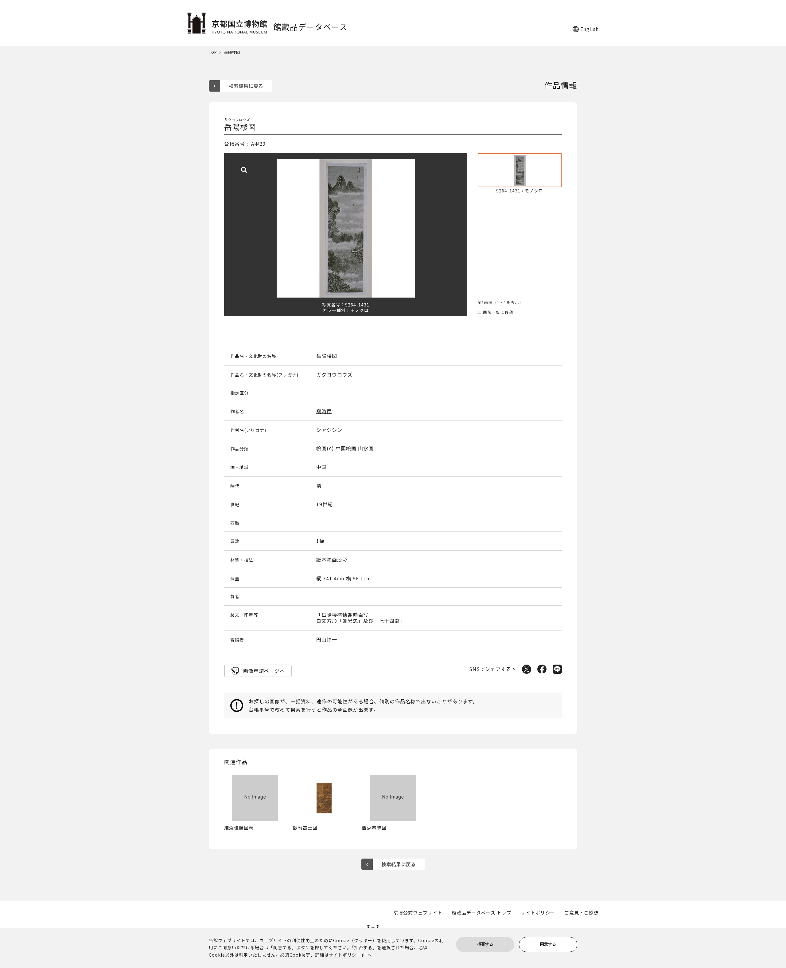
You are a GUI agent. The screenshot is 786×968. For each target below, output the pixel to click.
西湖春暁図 (374, 827)
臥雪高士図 (305, 827)
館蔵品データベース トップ (482, 912)
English (589, 29)
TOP (213, 52)
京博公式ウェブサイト (417, 912)
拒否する (485, 944)
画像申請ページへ (264, 670)
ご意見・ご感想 (581, 912)
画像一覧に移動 (498, 312)
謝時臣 (324, 411)
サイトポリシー (538, 912)
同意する (548, 944)
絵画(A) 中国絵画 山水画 (345, 448)
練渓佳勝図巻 (239, 827)
